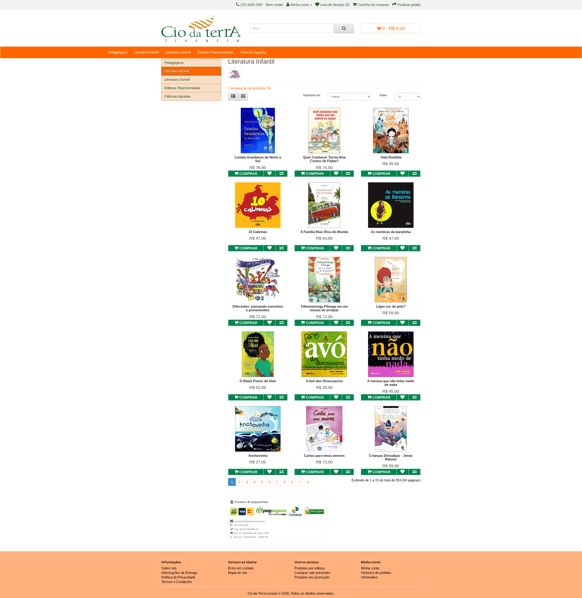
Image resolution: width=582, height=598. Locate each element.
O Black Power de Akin (258, 381)
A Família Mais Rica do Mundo (324, 232)
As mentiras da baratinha (391, 232)
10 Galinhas (257, 232)
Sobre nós (169, 568)
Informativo (369, 577)
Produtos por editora (309, 568)
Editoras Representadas (215, 52)
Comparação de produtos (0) (249, 88)
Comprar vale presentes (312, 573)
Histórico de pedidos (376, 573)
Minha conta (370, 568)
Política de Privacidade (178, 577)
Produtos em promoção (311, 577)
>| (307, 482)
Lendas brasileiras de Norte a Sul (258, 159)
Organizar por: (312, 95)
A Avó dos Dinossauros (324, 381)
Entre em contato (240, 568)
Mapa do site (237, 573)
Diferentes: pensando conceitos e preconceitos (258, 308)
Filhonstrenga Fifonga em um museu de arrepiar (324, 308)
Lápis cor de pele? (390, 306)
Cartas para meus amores (324, 455)
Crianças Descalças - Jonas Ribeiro (391, 457)
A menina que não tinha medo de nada (390, 383)
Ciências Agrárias (253, 52)
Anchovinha (257, 455)
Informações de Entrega (179, 573)
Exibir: (383, 95)
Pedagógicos (118, 52)
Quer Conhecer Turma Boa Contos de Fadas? (324, 159)
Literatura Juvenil (178, 52)
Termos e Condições (176, 582)
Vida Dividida (390, 157)
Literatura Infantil (146, 52)
